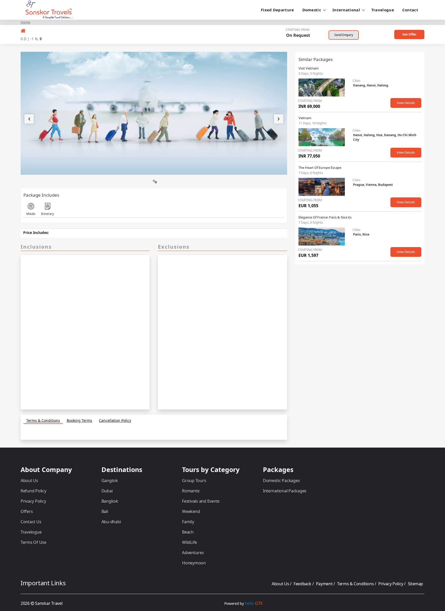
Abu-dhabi (111, 522)
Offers (27, 511)
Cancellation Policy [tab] (115, 420)
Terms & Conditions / (357, 584)
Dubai (107, 491)
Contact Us (31, 522)
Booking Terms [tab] (79, 420)
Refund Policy (33, 491)
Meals (30, 213)
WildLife (189, 542)
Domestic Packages (281, 480)
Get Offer (409, 34)
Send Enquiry (343, 35)
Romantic (191, 491)
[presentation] (29, 119)
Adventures (193, 552)
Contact (410, 9)
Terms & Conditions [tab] (43, 420)
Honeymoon (194, 563)
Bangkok (109, 501)
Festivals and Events (201, 501)
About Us (29, 480)
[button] (154, 181)
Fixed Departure (277, 9)
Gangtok (109, 480)
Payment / (326, 584)
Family (188, 522)
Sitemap (415, 584)
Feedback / (304, 584)
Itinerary (47, 213)
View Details (406, 102)
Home (25, 22)
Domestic (311, 9)
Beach (188, 532)
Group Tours (194, 480)
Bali (104, 511)
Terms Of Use (33, 542)
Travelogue (382, 9)
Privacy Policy (33, 501)
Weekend (191, 511)
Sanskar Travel (48, 603)
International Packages (284, 491)
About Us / (282, 584)
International (346, 9)
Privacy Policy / (392, 584)
